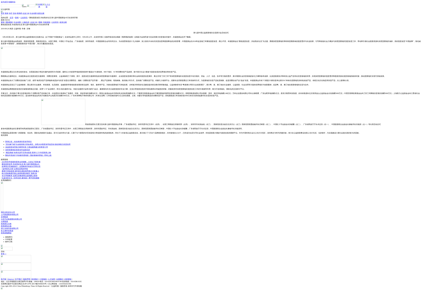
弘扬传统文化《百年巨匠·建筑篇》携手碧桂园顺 (20, 178)
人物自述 (25, 22)
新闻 (6, 13)
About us (10, 279)
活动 (14, 13)
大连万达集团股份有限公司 (11, 219)
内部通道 (67, 279)
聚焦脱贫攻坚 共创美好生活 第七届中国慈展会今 (21, 164)
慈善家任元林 (6, 224)
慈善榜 (19, 13)
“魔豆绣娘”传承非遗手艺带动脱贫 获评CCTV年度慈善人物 (28, 153)
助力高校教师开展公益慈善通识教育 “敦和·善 (19, 173)
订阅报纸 (43, 279)
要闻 (2, 22)
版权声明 (26, 279)
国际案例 (9, 22)
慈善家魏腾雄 (6, 233)
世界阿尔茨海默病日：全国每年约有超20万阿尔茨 (21, 166)
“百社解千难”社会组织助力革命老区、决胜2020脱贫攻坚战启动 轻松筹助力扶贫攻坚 (38, 144)
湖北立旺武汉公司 (8, 212)
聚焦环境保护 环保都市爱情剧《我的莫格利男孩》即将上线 (28, 155)
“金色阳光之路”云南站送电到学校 (15, 169)
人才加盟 (51, 279)
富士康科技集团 (7, 231)
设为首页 (4, 2)
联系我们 (34, 279)
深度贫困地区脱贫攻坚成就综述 (17, 150)
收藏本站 (11, 2)
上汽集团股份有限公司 (9, 214)
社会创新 (33, 13)
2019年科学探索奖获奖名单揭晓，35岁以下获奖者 (21, 162)
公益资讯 (23, 18)
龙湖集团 (4, 217)
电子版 (3, 279)
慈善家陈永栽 (6, 226)
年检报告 (46, 22)
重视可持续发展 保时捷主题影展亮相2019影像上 (20, 171)
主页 (11, 18)
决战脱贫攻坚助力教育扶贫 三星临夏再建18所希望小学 (26, 147)
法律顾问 (59, 279)
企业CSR (25, 13)
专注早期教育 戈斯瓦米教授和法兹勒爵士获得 (19, 176)
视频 (40, 22)
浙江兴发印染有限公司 (9, 228)
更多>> (3, 254)
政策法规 (40, 13)
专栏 (10, 13)
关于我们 (18, 279)
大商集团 (4, 221)
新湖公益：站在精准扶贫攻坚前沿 (18, 142)
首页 (2, 13)
